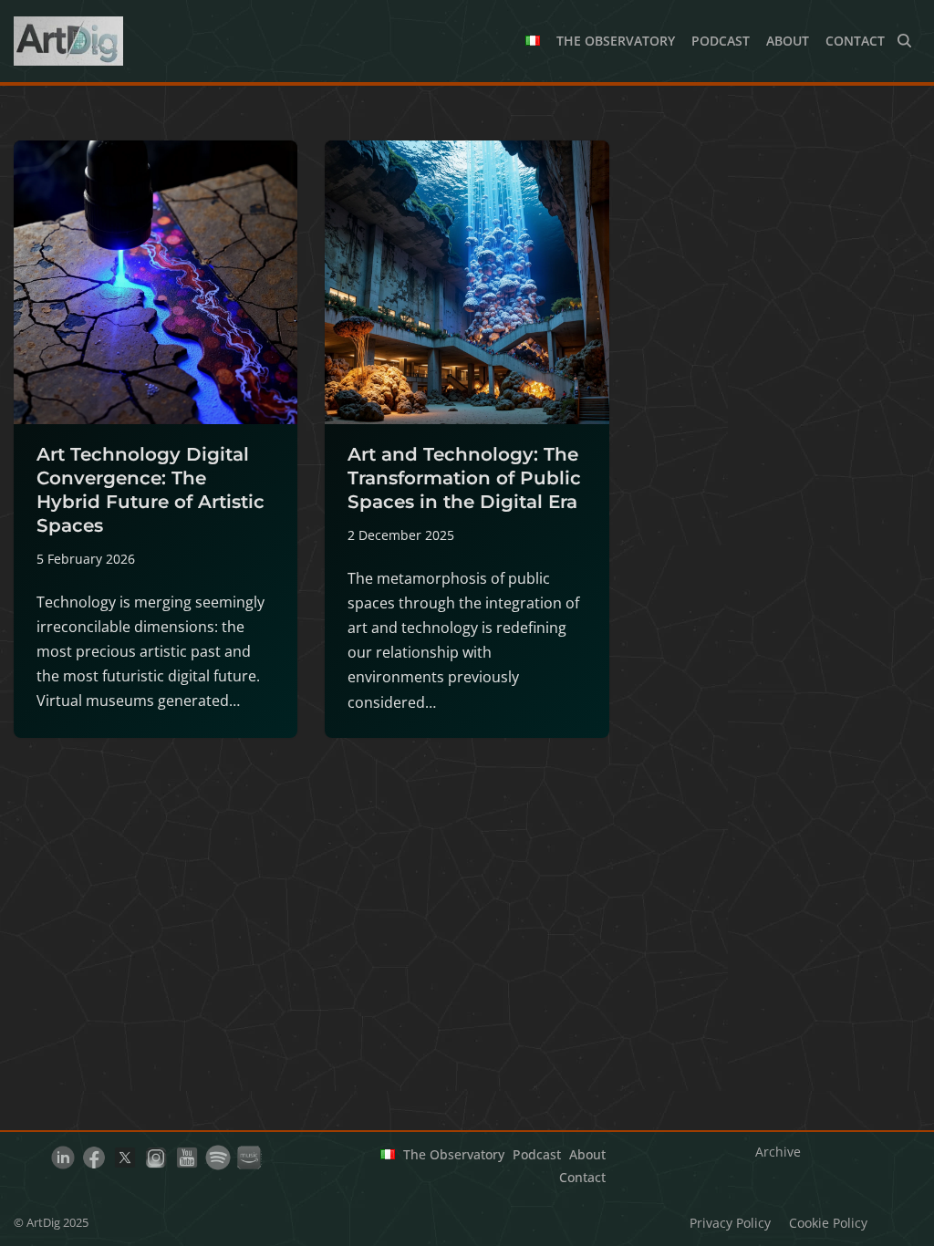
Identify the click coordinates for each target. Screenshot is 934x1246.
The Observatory (615, 40)
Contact (855, 40)
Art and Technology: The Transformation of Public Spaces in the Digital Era (464, 478)
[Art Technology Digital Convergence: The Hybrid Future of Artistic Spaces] (155, 282)
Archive (778, 1151)
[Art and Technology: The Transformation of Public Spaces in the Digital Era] (466, 282)
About (787, 40)
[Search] (904, 40)
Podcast (720, 40)
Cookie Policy (828, 1222)
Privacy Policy (730, 1222)
